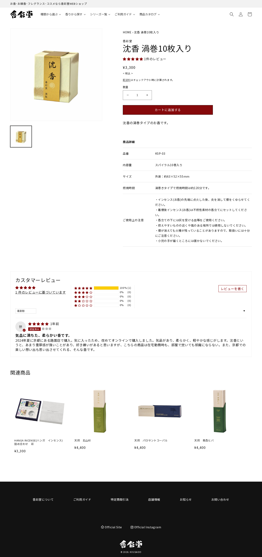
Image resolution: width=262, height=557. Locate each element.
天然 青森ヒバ (204, 440)
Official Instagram (147, 527)
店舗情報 (154, 499)
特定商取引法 (120, 499)
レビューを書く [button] (232, 288)
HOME (127, 32)
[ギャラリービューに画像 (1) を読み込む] (21, 136)
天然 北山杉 (82, 440)
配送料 (127, 80)
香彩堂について (43, 499)
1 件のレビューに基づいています (40, 292)
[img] (39, 323)
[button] (231, 14)
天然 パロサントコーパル (151, 440)
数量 (125, 87)
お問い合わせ (220, 499)
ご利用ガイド (82, 499)
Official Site (113, 527)
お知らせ (186, 499)
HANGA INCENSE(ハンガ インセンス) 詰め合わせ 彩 (39, 442)
